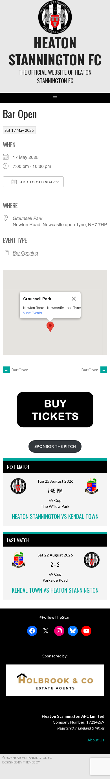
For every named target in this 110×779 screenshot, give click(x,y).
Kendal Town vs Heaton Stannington (55, 590)
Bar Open (16, 369)
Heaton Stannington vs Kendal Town (55, 516)
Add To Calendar (37, 182)
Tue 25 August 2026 (55, 481)
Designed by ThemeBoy (21, 762)
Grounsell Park (27, 218)
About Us (95, 739)
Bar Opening (25, 252)
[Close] (74, 298)
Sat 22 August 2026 (55, 555)
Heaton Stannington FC (55, 50)
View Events (32, 313)
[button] (50, 326)
